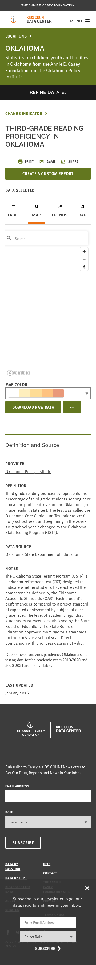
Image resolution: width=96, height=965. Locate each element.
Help (46, 864)
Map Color (16, 384)
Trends (59, 215)
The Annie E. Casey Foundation (48, 5)
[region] (48, 303)
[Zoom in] (84, 251)
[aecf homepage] (13, 19)
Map (36, 215)
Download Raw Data (33, 407)
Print (29, 161)
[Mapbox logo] (18, 373)
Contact (50, 873)
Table (13, 215)
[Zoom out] (84, 259)
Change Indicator (23, 113)
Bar (82, 215)
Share (73, 161)
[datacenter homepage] (39, 19)
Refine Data (44, 92)
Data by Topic (16, 878)
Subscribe (23, 843)
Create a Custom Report (48, 173)
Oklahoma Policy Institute (28, 471)
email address (17, 786)
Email (51, 161)
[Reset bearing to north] (84, 267)
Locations (16, 36)
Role (9, 812)
